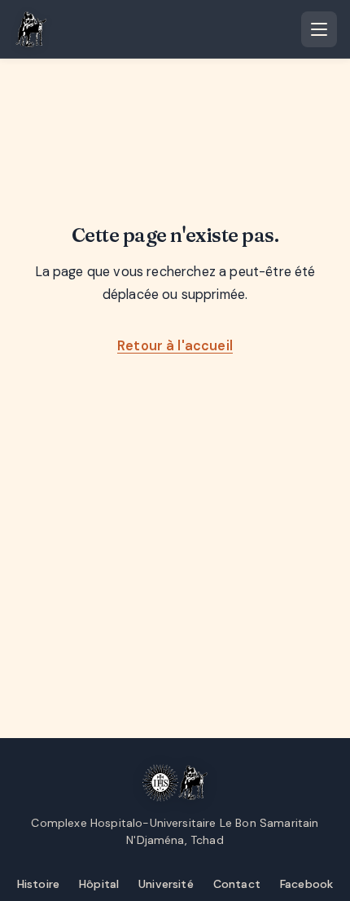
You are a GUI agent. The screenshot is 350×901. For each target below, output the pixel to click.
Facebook (306, 884)
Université (166, 884)
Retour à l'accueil (175, 345)
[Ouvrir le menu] (319, 29)
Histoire (38, 884)
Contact (236, 884)
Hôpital (99, 884)
